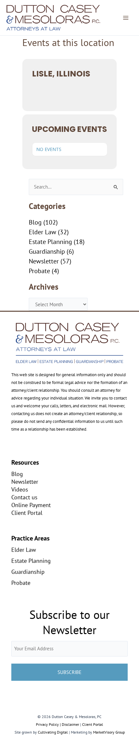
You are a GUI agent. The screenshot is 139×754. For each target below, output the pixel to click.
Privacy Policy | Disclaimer (57, 724)
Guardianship (47, 251)
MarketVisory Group (109, 732)
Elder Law (42, 232)
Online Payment (31, 505)
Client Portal (26, 512)
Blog (35, 222)
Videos (19, 489)
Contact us (24, 497)
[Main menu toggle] (126, 18)
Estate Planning (50, 242)
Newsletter (44, 261)
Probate (39, 271)
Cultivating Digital (53, 732)
